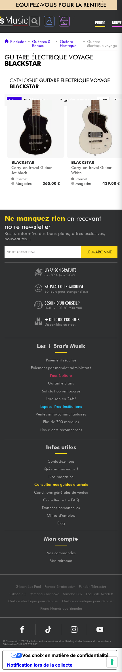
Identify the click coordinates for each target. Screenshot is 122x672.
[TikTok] (48, 630)
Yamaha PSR (72, 594)
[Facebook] (22, 630)
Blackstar (18, 42)
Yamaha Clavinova (44, 594)
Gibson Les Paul (28, 586)
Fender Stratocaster (60, 586)
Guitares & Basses (41, 43)
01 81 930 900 (70, 308)
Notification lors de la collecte (40, 665)
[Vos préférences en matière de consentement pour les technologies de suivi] (112, 662)
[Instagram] (74, 630)
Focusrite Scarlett (99, 594)
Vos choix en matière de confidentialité (65, 655)
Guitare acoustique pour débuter (88, 601)
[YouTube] (100, 630)
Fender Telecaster (92, 586)
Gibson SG (17, 594)
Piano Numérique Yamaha (61, 608)
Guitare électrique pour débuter (33, 601)
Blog (61, 523)
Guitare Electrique (68, 43)
